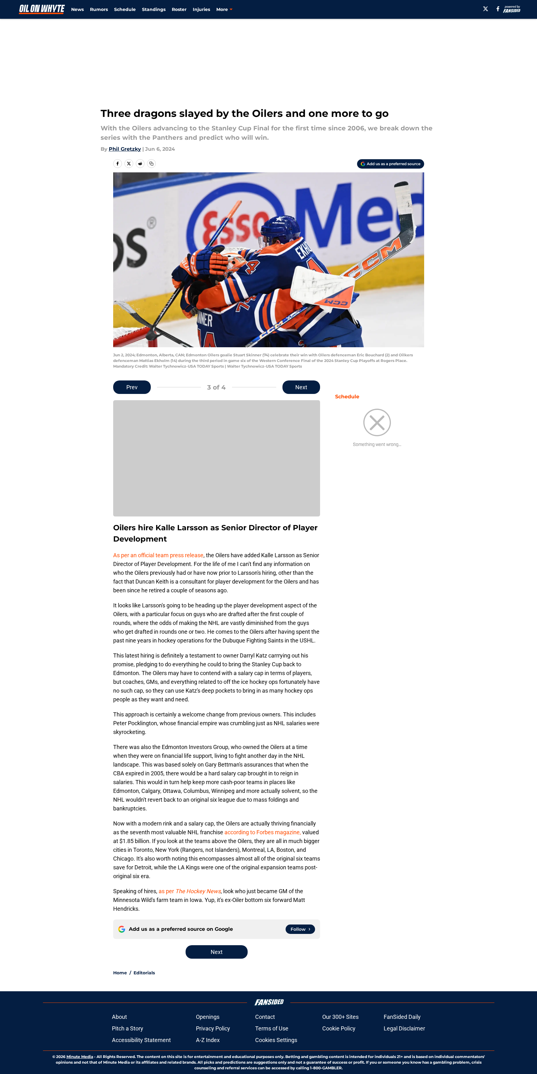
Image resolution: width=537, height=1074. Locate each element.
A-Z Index (208, 1040)
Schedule (125, 9)
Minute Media (79, 1056)
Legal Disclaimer (404, 1028)
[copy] (151, 163)
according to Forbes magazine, (262, 832)
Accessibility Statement (141, 1040)
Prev (132, 387)
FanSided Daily (402, 1017)
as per (190, 891)
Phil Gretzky (125, 149)
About (119, 1017)
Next (301, 387)
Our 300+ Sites (340, 1017)
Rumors (99, 9)
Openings (207, 1017)
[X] (485, 8)
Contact (265, 1017)
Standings (154, 9)
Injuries (201, 9)
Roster (179, 9)
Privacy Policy (213, 1028)
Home (120, 973)
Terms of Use (271, 1028)
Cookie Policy (338, 1028)
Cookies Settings (276, 1040)
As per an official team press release (158, 555)
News (77, 9)
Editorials (144, 973)
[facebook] (498, 8)
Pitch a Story (127, 1028)
